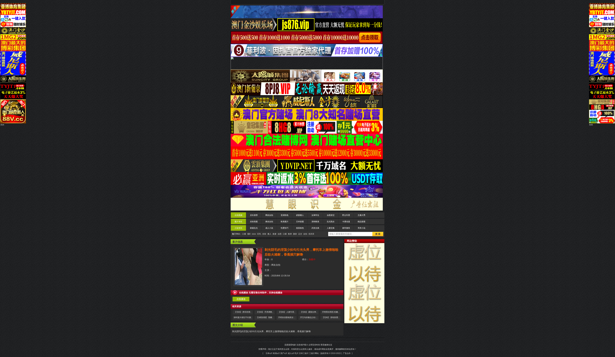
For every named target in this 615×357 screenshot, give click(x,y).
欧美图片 (284, 221)
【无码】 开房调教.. (264, 312)
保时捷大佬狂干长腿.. (243, 317)
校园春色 (300, 228)
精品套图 (361, 221)
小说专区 (238, 228)
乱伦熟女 (331, 221)
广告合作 (347, 353)
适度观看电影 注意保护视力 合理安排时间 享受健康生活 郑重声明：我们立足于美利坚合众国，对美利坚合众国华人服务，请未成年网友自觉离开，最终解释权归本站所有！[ (307, 349)
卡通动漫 (346, 221)
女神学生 (315, 215)
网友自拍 (269, 215)
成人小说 (269, 228)
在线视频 (238, 215)
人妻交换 (331, 228)
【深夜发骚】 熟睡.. (264, 317)
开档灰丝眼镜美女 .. (286, 317)
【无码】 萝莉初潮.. (242, 312)
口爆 (244, 234)
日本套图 (300, 221)
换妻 (274, 234)
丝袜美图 (254, 221)
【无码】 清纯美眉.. (330, 317)
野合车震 (346, 215)
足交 (300, 234)
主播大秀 (361, 215)
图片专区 (238, 221)
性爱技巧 (284, 228)
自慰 (280, 234)
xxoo (254, 234)
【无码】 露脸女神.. (308, 312)
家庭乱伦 (254, 228)
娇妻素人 (300, 215)
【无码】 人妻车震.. (286, 312)
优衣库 (311, 234)
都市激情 (346, 228)
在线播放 (241, 299)
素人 (269, 234)
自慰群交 (331, 215)
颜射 (295, 234)
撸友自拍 (269, 221)
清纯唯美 (315, 221)
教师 (290, 234)
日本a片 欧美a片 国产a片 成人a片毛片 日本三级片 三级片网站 (292, 353)
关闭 (2, 125)
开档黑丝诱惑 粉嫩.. (330, 312)
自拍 (305, 234)
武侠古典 (315, 228)
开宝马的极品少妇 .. (308, 317)
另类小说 (361, 228)
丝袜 (264, 234)
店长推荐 (254, 215)
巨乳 (259, 234)
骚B (248, 234)
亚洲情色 (284, 215)
